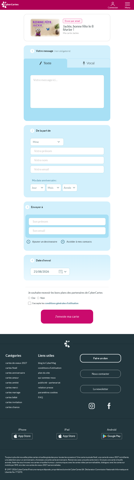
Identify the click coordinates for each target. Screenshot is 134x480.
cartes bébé (11, 397)
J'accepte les (55, 303)
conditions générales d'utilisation (61, 303)
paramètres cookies (48, 392)
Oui (33, 298)
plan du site (44, 372)
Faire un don (100, 358)
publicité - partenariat (49, 382)
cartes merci (12, 387)
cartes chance (12, 407)
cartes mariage (13, 392)
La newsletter (100, 389)
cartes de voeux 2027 (16, 363)
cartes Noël (11, 368)
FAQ (40, 397)
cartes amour (12, 377)
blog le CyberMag (47, 363)
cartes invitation (14, 402)
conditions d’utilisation (49, 368)
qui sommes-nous (47, 377)
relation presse (45, 387)
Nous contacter (100, 373)
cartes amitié (12, 382)
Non (42, 298)
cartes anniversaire (15, 372)
